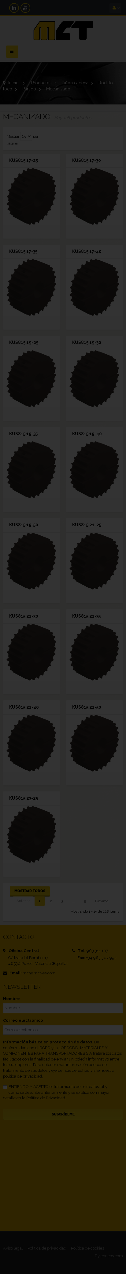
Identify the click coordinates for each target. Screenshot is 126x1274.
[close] (104, 595)
